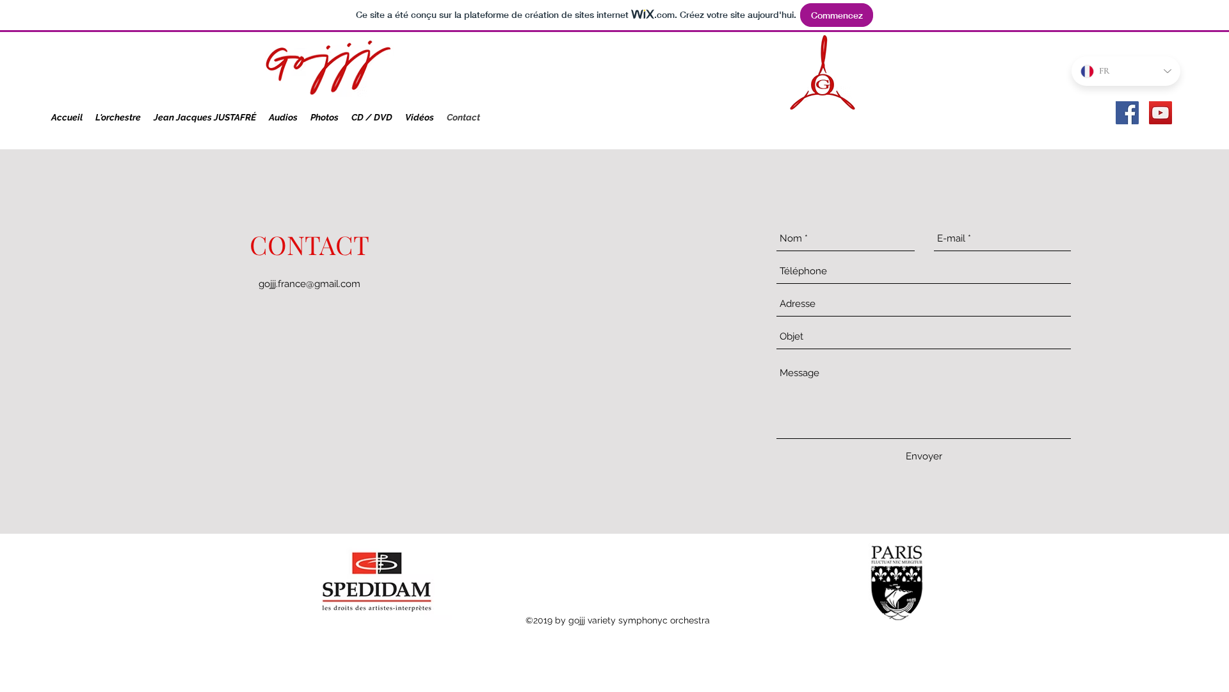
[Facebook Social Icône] (1127, 112)
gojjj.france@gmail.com (309, 284)
